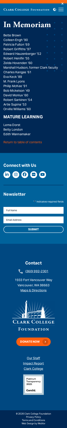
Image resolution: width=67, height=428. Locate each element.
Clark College (33, 369)
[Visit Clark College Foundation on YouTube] (42, 174)
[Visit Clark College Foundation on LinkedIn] (6, 174)
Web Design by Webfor (34, 423)
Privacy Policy (33, 417)
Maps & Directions (33, 290)
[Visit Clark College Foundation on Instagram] (15, 174)
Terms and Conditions (33, 420)
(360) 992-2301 (37, 271)
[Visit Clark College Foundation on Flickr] (33, 174)
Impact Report (33, 363)
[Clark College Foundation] (26, 9)
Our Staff (33, 358)
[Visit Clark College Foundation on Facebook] (24, 174)
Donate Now (30, 341)
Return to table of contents (22, 142)
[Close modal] (62, 4)
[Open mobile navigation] (61, 9)
